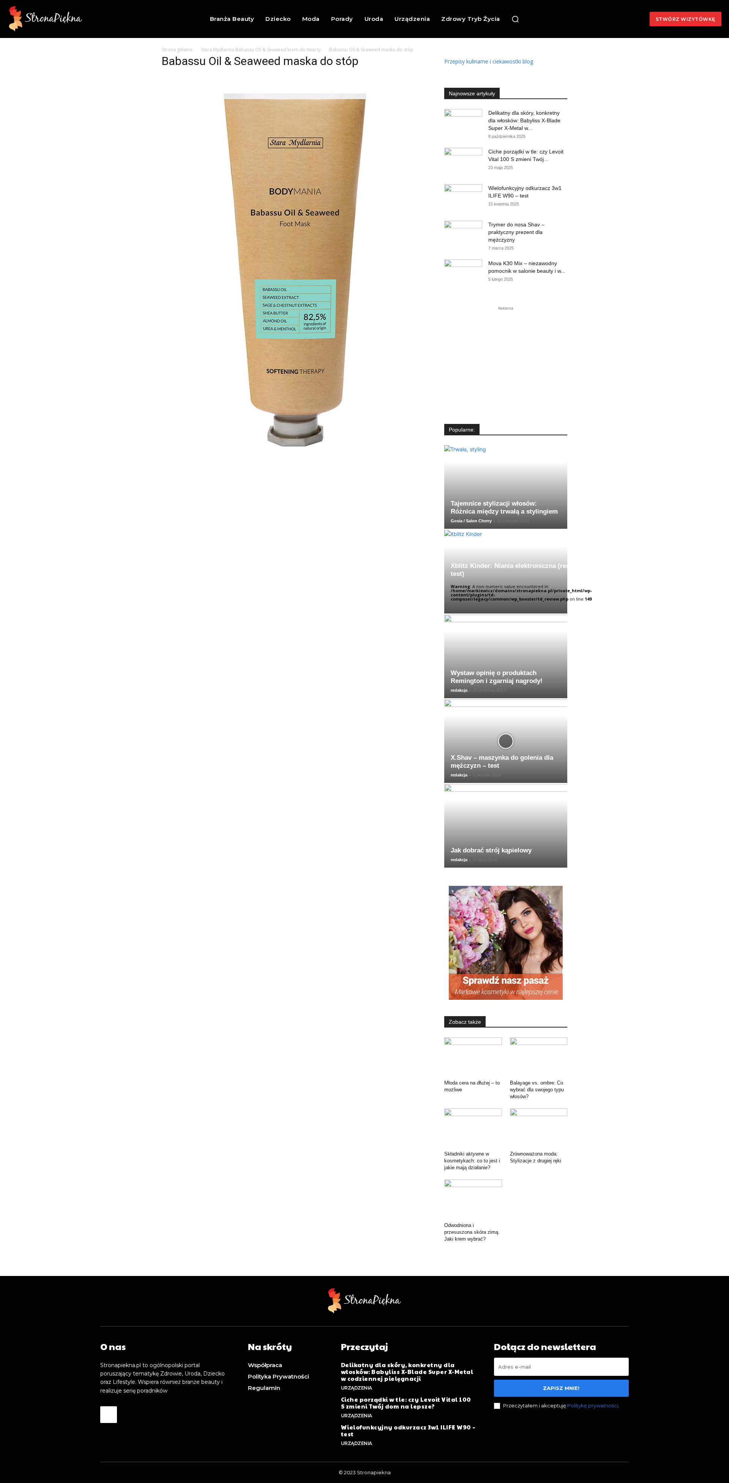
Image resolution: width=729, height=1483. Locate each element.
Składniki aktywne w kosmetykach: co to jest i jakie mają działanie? (472, 1160)
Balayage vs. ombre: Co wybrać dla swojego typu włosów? (537, 1089)
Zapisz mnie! (561, 1388)
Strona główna (177, 49)
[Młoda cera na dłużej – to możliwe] (473, 1057)
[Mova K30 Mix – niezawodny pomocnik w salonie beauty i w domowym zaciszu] (463, 272)
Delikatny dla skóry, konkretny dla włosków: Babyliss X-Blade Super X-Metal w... (524, 120)
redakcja (459, 690)
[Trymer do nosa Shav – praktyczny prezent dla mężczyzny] (463, 234)
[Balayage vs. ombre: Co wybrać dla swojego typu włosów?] (539, 1057)
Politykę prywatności (592, 1405)
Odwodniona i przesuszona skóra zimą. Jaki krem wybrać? (472, 1232)
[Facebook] (108, 1414)
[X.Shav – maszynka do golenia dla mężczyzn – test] (505, 741)
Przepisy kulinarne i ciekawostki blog (488, 61)
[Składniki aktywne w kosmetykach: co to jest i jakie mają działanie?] (473, 1128)
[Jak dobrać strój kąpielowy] (505, 826)
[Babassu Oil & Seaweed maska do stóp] (288, 453)
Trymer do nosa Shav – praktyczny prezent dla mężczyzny (516, 232)
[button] (515, 19)
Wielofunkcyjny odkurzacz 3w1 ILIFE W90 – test (408, 1430)
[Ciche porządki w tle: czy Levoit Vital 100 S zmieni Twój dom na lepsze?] (463, 161)
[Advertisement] (506, 359)
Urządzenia (356, 1388)
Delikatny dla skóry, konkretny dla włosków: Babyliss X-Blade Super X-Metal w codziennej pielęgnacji (407, 1371)
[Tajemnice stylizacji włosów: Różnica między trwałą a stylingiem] (505, 487)
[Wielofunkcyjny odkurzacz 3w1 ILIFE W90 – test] (463, 197)
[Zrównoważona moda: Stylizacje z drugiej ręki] (539, 1128)
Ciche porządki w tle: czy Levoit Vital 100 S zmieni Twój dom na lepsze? (406, 1402)
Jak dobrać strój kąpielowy (491, 850)
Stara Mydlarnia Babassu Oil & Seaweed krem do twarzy (261, 49)
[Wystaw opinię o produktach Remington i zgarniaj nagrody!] (505, 656)
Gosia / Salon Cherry (471, 521)
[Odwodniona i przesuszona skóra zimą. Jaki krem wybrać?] (473, 1199)
